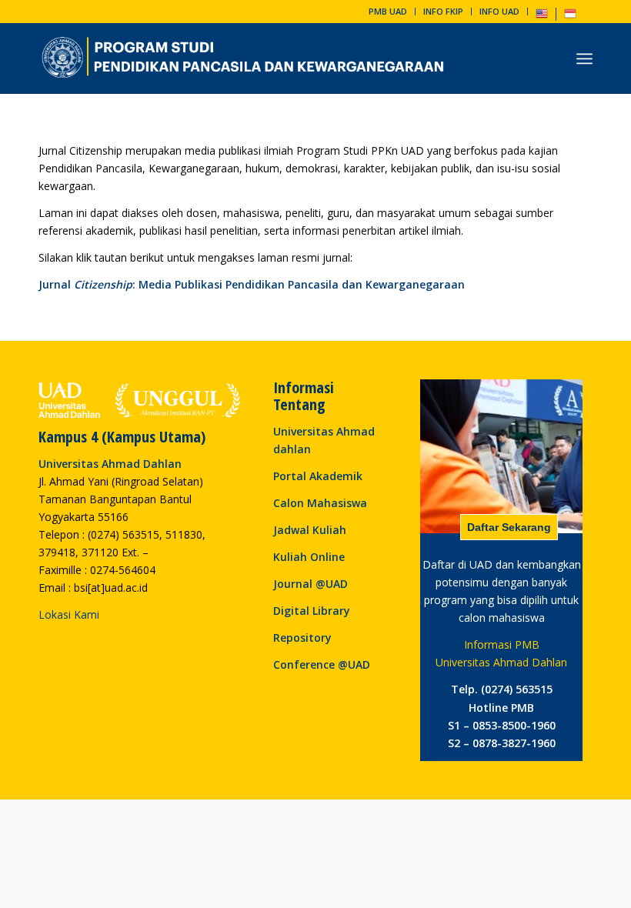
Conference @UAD (321, 664)
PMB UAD (388, 11)
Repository (302, 637)
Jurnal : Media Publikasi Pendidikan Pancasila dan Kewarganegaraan (251, 284)
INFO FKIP (443, 11)
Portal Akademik (317, 476)
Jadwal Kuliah (309, 529)
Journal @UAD (310, 583)
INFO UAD (499, 11)
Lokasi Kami (68, 614)
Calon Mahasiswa (320, 503)
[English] (542, 16)
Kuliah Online (309, 556)
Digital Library (311, 610)
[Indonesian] (570, 16)
